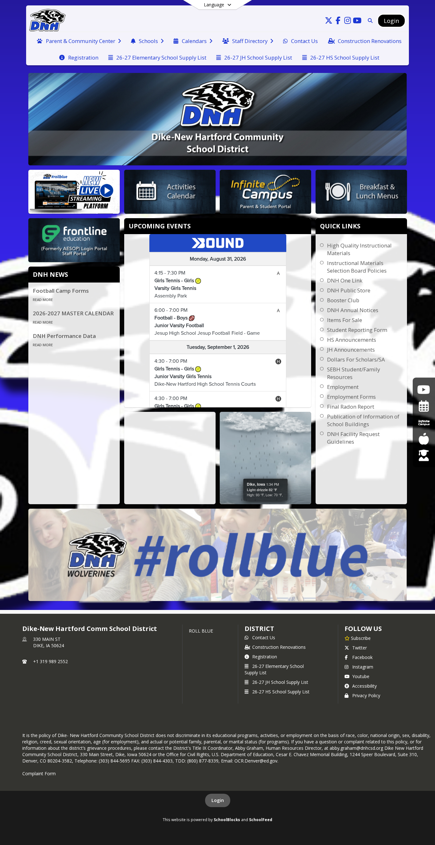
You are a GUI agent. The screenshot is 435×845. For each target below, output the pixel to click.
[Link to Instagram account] (348, 21)
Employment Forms (351, 396)
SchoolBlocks (227, 819)
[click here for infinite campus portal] (424, 422)
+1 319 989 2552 (50, 661)
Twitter (359, 648)
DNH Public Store (348, 290)
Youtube (360, 676)
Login (217, 800)
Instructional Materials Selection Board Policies (357, 266)
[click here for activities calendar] (424, 406)
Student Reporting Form (357, 329)
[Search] (369, 21)
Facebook (362, 657)
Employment (343, 386)
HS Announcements (351, 339)
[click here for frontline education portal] (424, 455)
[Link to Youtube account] (357, 21)
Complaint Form (39, 773)
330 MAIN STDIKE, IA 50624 (48, 642)
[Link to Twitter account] (328, 21)
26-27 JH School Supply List (280, 682)
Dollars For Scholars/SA (356, 359)
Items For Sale (344, 320)
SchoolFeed (260, 819)
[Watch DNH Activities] (424, 389)
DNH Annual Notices (352, 310)
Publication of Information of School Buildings (363, 420)
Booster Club (343, 300)
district (259, 628)
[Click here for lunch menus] (424, 439)
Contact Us (263, 637)
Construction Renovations (279, 647)
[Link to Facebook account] (338, 21)
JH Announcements (351, 349)
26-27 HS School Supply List (281, 692)
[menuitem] (79, 40)
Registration (264, 657)
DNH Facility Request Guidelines (353, 437)
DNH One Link (344, 280)
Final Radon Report (350, 406)
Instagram (362, 667)
